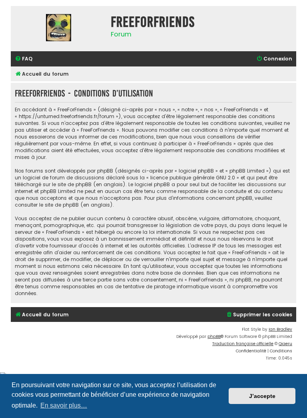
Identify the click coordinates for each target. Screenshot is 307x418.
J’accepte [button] (262, 396)
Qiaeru (285, 344)
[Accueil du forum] (59, 28)
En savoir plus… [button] (63, 405)
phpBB (214, 337)
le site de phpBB (72, 184)
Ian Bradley (280, 329)
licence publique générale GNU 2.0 (192, 177)
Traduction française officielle (242, 344)
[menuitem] (23, 59)
